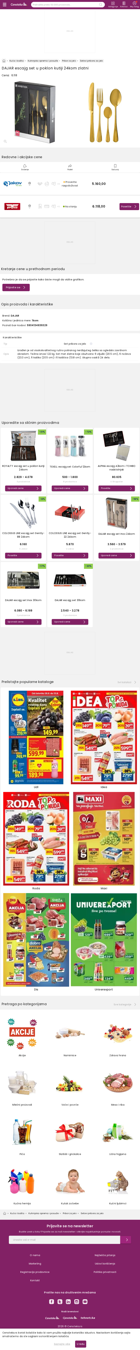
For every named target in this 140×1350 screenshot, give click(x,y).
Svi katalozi (124, 682)
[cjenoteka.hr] (70, 1317)
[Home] (4, 61)
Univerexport (104, 989)
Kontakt (35, 1280)
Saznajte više (62, 1344)
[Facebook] (51, 1302)
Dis (36, 989)
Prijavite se (13, 287)
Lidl (36, 787)
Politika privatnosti (105, 1272)
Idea (104, 787)
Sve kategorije (122, 1004)
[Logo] (19, 4)
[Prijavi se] (125, 1240)
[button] (70, 184)
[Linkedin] (68, 1302)
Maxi (104, 888)
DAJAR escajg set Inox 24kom (117, 534)
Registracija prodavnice (35, 1272)
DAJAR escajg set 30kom (70, 600)
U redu (81, 1344)
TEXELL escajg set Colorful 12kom (70, 466)
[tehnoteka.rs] (88, 1317)
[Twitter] (60, 1302)
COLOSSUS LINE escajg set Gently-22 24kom (70, 534)
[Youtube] (85, 1302)
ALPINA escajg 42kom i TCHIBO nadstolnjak (116, 467)
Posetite (126, 206)
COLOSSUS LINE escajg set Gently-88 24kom (23, 534)
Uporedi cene (16, 488)
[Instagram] (76, 1302)
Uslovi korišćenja (105, 1263)
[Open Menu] (4, 4)
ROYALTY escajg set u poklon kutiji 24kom (23, 467)
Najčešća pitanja (105, 1255)
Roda (36, 888)
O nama (35, 1255)
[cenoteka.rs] (52, 1317)
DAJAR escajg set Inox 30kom (23, 600)
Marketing (35, 1263)
